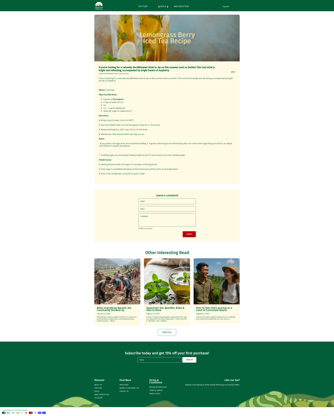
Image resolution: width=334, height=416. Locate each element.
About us (98, 384)
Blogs (96, 391)
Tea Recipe (98, 398)
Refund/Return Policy (158, 387)
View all (167, 332)
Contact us (124, 391)
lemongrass (118, 99)
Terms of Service (156, 390)
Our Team (98, 388)
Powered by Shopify (21, 410)
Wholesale (124, 384)
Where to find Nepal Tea (129, 388)
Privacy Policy (154, 393)
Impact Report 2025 (101, 394)
